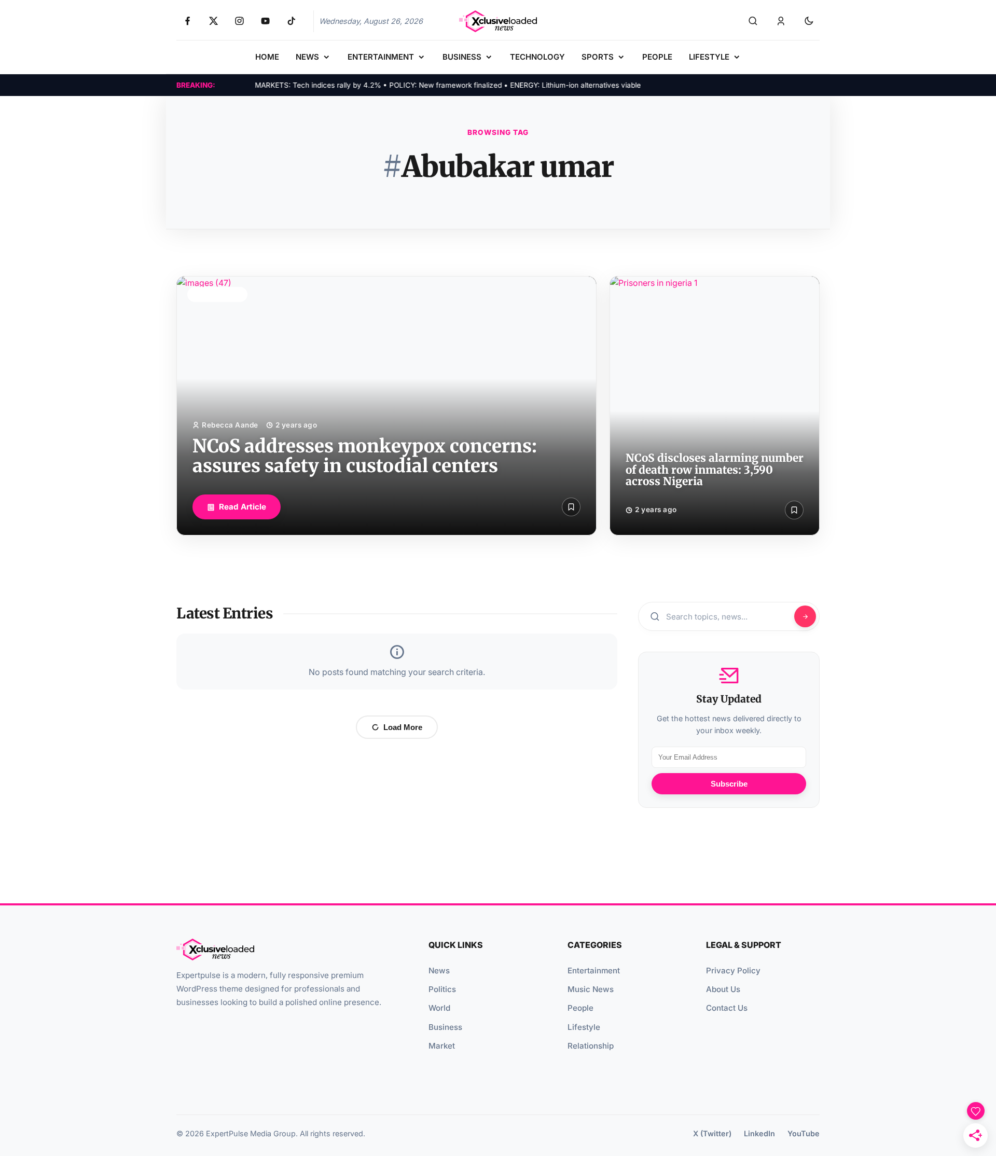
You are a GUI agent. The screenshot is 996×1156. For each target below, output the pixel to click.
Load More (402, 727)
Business (445, 1027)
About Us (723, 989)
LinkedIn (759, 1133)
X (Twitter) (712, 1133)
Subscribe (729, 783)
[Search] (753, 21)
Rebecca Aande (230, 425)
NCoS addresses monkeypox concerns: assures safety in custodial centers (364, 456)
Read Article (242, 507)
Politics (442, 989)
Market (441, 1046)
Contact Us (727, 1008)
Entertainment (594, 970)
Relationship (591, 1046)
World (439, 1008)
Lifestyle (584, 1027)
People (580, 1008)
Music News (591, 989)
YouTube (803, 1133)
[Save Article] (571, 507)
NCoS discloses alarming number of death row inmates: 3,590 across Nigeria (715, 470)
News (439, 970)
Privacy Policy (733, 970)
